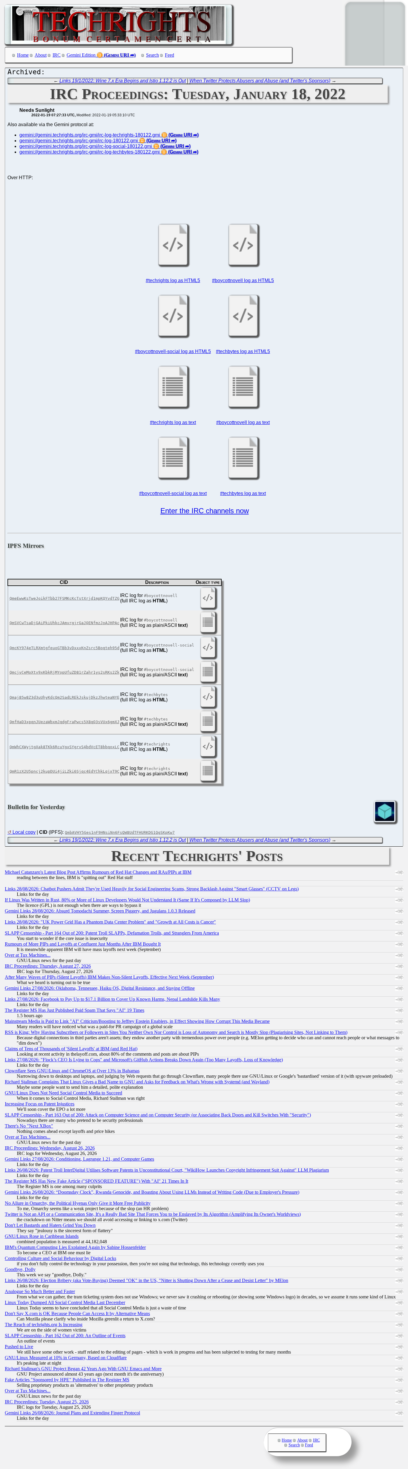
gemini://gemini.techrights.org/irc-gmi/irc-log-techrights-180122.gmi (89, 134)
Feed (169, 55)
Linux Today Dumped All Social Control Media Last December (65, 1302)
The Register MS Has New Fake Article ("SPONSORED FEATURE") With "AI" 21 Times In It (96, 1181)
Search (152, 55)
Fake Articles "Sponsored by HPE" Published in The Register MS (67, 1379)
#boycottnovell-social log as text (173, 493)
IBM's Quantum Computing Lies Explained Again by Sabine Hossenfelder (75, 1247)
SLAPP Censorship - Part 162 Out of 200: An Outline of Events (65, 1335)
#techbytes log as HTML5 (243, 351)
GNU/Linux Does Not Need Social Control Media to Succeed (63, 1092)
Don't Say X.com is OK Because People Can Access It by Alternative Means (77, 1313)
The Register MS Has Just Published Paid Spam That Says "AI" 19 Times (74, 1010)
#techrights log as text (173, 422)
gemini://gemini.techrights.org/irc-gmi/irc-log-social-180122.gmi (85, 146)
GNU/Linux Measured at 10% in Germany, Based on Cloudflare (66, 1357)
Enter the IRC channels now (204, 511)
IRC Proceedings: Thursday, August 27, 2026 (48, 966)
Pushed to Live (19, 1346)
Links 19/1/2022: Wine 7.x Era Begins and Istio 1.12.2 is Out (122, 80)
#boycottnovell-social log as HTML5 (173, 351)
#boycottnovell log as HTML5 (243, 280)
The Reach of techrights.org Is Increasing (43, 1324)
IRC (57, 55)
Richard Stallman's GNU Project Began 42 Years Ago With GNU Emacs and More (83, 1368)
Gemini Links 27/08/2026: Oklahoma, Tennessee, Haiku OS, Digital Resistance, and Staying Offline (100, 988)
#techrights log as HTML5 (173, 280)
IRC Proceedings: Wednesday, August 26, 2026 (50, 1148)
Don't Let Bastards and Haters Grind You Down (50, 1225)
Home (23, 55)
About (41, 55)
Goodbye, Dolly (20, 1269)
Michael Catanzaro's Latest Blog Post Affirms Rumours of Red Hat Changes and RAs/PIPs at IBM (98, 872)
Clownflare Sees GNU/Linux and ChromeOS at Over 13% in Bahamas (72, 1070)
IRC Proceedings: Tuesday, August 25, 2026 (47, 1401)
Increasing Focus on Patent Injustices (39, 1103)
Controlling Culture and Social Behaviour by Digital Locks (60, 1258)
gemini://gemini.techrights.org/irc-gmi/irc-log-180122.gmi (78, 140)
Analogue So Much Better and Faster (40, 1291)
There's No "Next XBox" (29, 1125)
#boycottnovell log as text (243, 422)
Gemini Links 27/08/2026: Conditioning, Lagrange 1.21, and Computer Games (79, 1159)
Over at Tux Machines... (27, 955)
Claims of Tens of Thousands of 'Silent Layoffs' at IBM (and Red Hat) (71, 1048)
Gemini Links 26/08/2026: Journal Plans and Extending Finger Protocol (72, 1412)
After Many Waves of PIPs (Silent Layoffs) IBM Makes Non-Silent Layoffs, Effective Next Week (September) (109, 977)
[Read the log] (173, 264)
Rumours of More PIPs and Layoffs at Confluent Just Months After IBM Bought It (83, 944)
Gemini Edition (81, 55)
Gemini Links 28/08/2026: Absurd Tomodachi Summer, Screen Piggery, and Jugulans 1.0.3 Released (100, 910)
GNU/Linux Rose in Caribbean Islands (42, 1236)
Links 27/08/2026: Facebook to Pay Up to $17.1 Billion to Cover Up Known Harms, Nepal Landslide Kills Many (112, 999)
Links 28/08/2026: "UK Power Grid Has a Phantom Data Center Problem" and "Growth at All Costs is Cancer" (110, 921)
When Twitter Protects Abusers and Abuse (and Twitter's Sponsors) (259, 80)
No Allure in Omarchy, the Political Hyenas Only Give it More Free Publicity (78, 1203)
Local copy (24, 832)
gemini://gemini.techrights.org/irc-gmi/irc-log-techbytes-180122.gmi (89, 151)
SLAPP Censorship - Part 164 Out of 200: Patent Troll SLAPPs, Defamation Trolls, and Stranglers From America (112, 932)
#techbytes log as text (243, 493)
